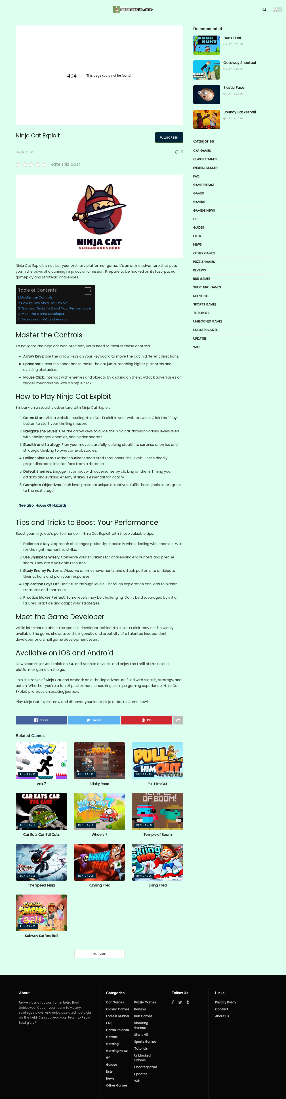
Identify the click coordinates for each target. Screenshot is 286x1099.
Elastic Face (233, 87)
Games (198, 193)
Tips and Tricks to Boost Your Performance (56, 308)
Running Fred (99, 885)
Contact (221, 1009)
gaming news (204, 210)
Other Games (204, 253)
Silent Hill (201, 296)
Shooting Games (207, 287)
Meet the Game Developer (43, 314)
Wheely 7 (99, 834)
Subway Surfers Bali (41, 935)
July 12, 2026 (24, 152)
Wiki (196, 347)
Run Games (28, 774)
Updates (200, 338)
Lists (197, 236)
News (197, 244)
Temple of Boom (157, 834)
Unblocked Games (208, 321)
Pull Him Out (157, 783)
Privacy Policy (225, 1002)
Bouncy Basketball (239, 112)
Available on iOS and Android (45, 319)
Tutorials (201, 313)
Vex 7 (41, 783)
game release (203, 185)
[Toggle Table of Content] (86, 291)
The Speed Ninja (41, 885)
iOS (71, 663)
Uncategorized (206, 330)
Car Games (202, 150)
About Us (222, 1016)
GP (195, 219)
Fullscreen (169, 137)
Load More (99, 954)
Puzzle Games (204, 261)
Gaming (199, 202)
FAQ (196, 176)
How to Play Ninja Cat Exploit (44, 303)
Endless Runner (205, 168)
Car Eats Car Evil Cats (41, 834)
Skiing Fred (157, 885)
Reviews (199, 270)
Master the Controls (36, 297)
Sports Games (205, 304)
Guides (198, 227)
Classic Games (205, 159)
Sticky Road (99, 783)
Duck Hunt (232, 37)
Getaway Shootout (240, 62)
